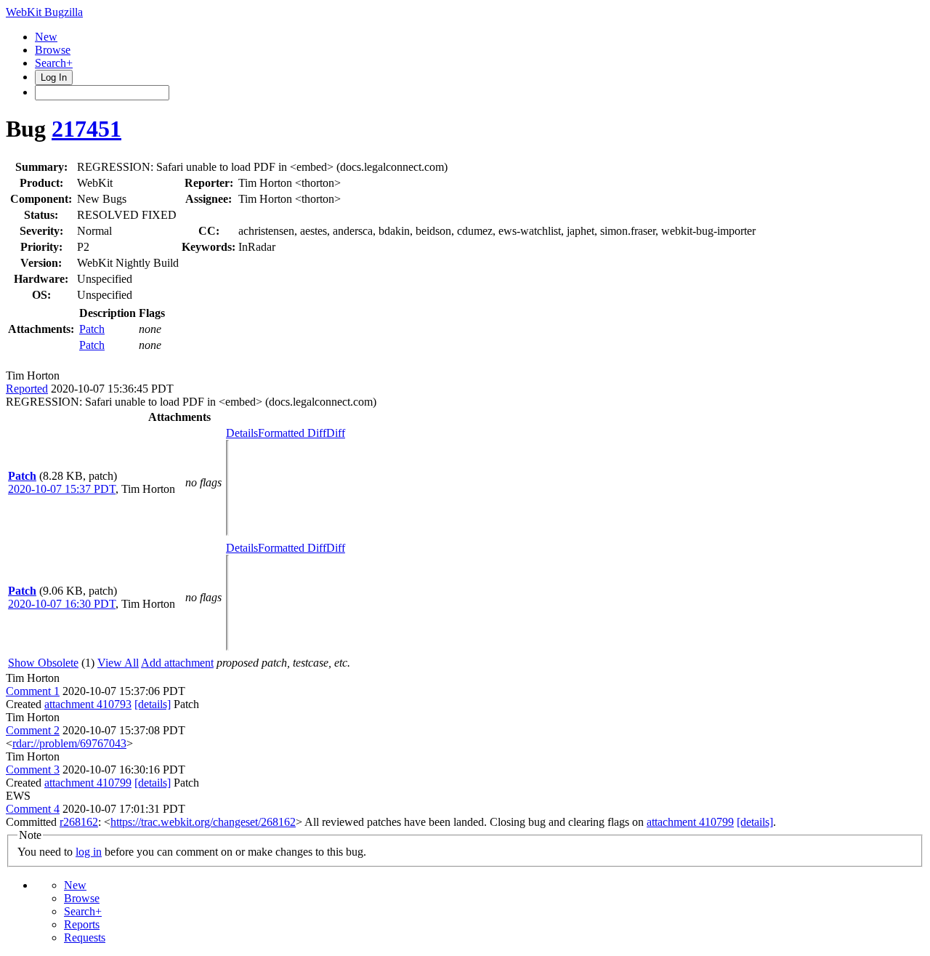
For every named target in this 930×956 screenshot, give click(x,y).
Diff (335, 433)
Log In (54, 77)
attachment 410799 (88, 782)
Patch (92, 329)
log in (89, 851)
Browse (52, 50)
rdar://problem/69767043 (69, 743)
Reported (27, 388)
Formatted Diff (292, 433)
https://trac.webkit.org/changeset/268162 (203, 822)
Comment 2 (33, 730)
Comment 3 (33, 769)
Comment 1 (33, 691)
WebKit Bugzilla (44, 12)
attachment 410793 (88, 704)
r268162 (79, 822)
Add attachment (177, 662)
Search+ (54, 63)
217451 (86, 129)
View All (118, 662)
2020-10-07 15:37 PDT (62, 489)
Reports (82, 924)
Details (242, 433)
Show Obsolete (43, 662)
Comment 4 (33, 809)
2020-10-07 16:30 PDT (62, 604)
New (46, 37)
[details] (152, 704)
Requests (84, 937)
